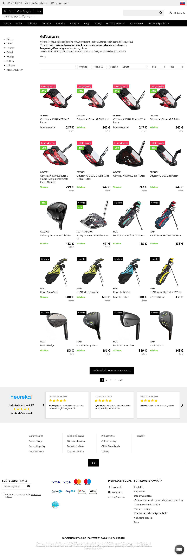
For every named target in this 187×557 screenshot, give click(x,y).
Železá (10, 52)
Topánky (46, 23)
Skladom (114, 67)
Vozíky (98, 23)
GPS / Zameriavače (110, 446)
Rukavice (60, 23)
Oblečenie (32, 23)
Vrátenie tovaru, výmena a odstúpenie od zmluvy (158, 500)
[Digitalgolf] (93, 463)
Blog (136, 522)
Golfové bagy (35, 441)
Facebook (117, 487)
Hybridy (10, 47)
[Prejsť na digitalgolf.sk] (182, 3)
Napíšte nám (118, 497)
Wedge (10, 56)
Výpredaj (83, 67)
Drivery (10, 39)
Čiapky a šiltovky (75, 451)
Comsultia (119, 538)
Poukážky (140, 435)
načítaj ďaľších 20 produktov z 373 (111, 370)
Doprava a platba (142, 495)
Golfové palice (36, 435)
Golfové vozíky (36, 451)
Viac (42, 56)
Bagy (86, 23)
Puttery (10, 61)
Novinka (99, 67)
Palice (19, 23)
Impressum (139, 491)
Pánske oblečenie (75, 435)
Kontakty (138, 487)
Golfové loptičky (37, 446)
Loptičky (74, 23)
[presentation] (43, 405)
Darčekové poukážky (158, 23)
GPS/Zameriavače (115, 23)
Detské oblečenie (75, 446)
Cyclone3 (106, 538)
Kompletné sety (15, 69)
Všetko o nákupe (142, 509)
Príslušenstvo (136, 23)
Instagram (117, 492)
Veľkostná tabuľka (143, 517)
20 (121, 380)
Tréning (105, 451)
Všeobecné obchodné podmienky (151, 513)
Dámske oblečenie (76, 441)
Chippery (11, 65)
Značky (7, 23)
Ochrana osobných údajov (147, 504)
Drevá (10, 43)
